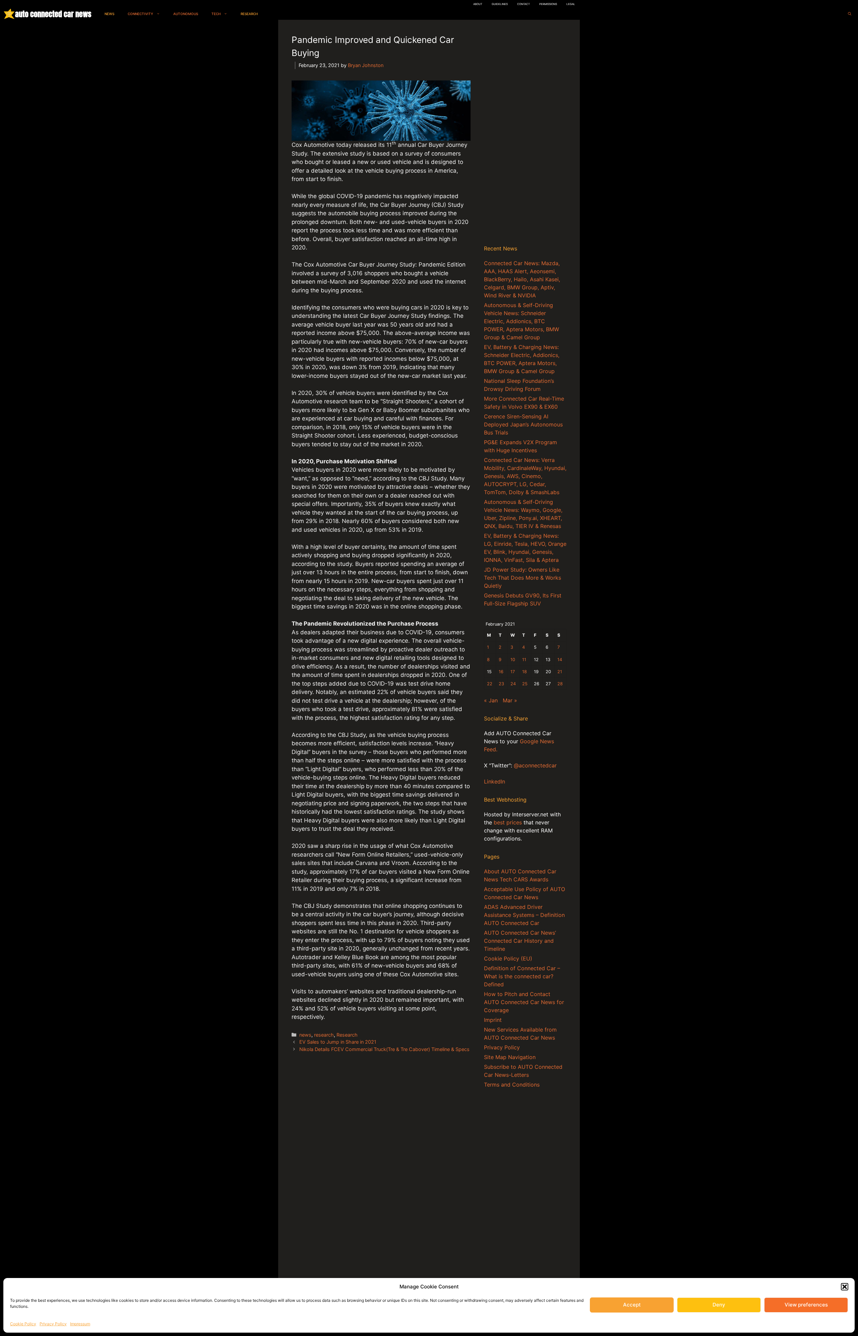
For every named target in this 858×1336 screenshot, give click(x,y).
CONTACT (523, 4)
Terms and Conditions (512, 1084)
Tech (216, 14)
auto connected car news (53, 13)
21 (559, 671)
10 (512, 659)
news (305, 1035)
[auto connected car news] (9, 14)
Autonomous (185, 14)
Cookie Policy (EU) (508, 958)
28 (560, 683)
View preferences (806, 1304)
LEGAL (570, 4)
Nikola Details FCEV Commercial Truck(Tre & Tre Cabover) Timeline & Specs (384, 1049)
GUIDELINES (500, 4)
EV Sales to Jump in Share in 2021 (337, 1042)
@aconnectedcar (535, 765)
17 (512, 671)
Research (249, 14)
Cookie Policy (23, 1323)
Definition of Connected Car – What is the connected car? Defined (522, 976)
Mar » (510, 700)
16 (501, 671)
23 (501, 683)
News (109, 14)
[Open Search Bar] (849, 14)
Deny (719, 1304)
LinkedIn (494, 781)
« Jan (491, 700)
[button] (844, 1286)
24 (513, 683)
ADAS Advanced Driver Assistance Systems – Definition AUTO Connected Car (524, 915)
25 (525, 683)
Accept (632, 1304)
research (324, 1035)
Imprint (493, 1019)
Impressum (80, 1323)
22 (489, 683)
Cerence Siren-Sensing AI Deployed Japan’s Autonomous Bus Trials (523, 424)
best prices (508, 822)
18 (524, 671)
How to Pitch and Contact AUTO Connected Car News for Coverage (524, 1002)
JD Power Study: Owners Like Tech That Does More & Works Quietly (522, 577)
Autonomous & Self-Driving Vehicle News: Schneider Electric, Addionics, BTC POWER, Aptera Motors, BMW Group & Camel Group (521, 321)
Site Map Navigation (510, 1057)
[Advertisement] (525, 133)
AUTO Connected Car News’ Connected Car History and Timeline (520, 940)
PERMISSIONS (548, 4)
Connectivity (140, 14)
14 (559, 659)
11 (524, 659)
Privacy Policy (53, 1323)
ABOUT (477, 4)
